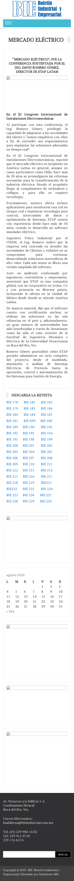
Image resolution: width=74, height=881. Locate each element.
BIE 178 (12, 402)
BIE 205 (46, 451)
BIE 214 (46, 470)
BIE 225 (12, 495)
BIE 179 (12, 408)
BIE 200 (12, 445)
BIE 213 (28, 470)
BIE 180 (12, 414)
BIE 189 (12, 427)
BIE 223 (28, 488)
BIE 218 (12, 482)
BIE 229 (28, 501)
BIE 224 (46, 488)
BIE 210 (28, 464)
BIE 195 (12, 439)
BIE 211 (46, 464)
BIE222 (11, 488)
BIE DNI (30, 420)
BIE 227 (46, 495)
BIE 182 (29, 402)
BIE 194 (46, 433)
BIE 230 (46, 501)
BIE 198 (28, 439)
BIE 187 (46, 414)
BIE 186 (46, 408)
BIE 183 (29, 408)
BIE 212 (12, 470)
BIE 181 (12, 420)
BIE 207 (28, 458)
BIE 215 (12, 476)
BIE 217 (46, 476)
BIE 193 (29, 433)
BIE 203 (12, 451)
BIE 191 (46, 427)
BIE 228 (12, 501)
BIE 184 (29, 414)
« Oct (10, 611)
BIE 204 (28, 451)
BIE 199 (46, 439)
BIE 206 (12, 458)
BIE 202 (46, 445)
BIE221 (46, 482)
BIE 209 (12, 464)
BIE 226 (28, 495)
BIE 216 (28, 476)
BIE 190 (29, 427)
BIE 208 (46, 458)
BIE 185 (46, 402)
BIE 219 (28, 482)
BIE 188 (46, 420)
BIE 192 (12, 433)
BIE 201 (28, 445)
